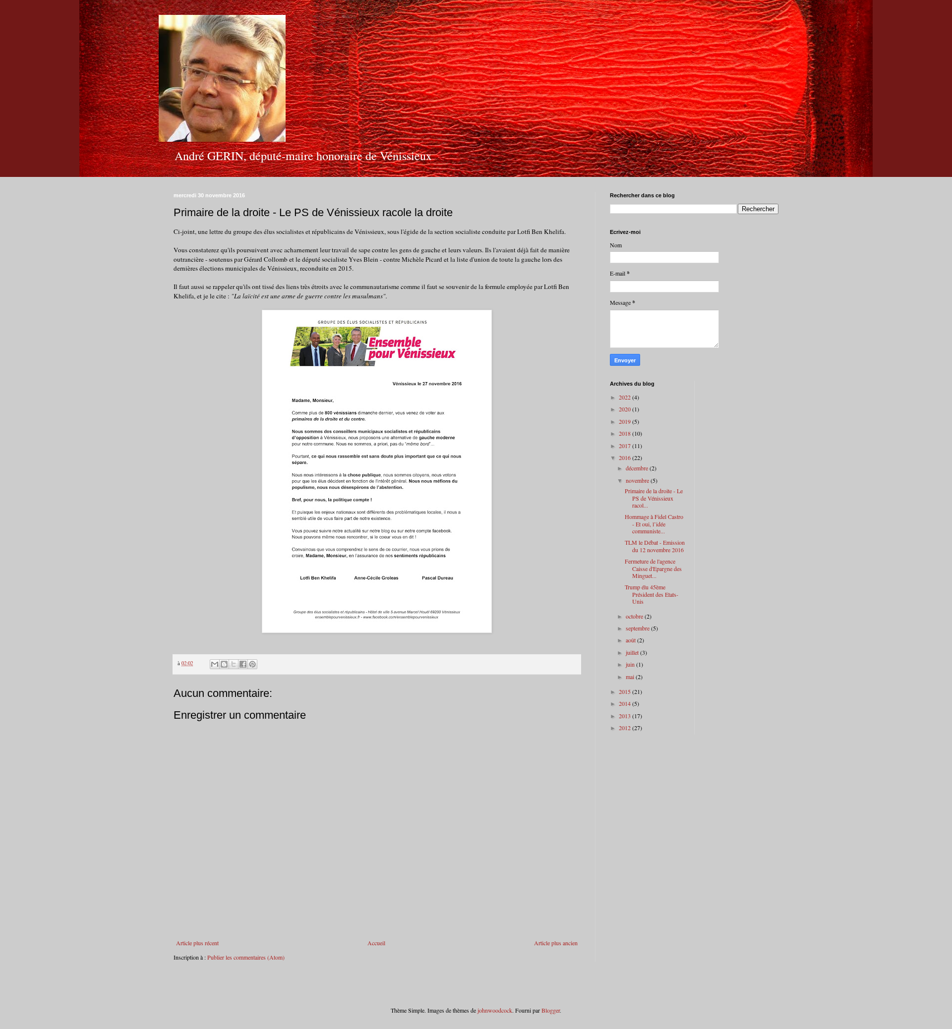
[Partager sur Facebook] (243, 664)
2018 (625, 433)
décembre (638, 468)
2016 (625, 457)
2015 (625, 691)
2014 (625, 703)
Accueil (376, 943)
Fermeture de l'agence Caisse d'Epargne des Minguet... (653, 568)
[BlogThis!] (224, 664)
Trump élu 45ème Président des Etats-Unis (651, 594)
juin (631, 664)
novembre (638, 480)
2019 (625, 421)
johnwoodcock (494, 1010)
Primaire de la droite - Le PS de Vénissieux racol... (654, 498)
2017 (625, 446)
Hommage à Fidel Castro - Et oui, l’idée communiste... (654, 524)
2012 (625, 728)
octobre (635, 616)
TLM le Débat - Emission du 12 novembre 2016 (655, 545)
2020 (625, 409)
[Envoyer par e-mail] (215, 664)
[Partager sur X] (233, 664)
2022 (625, 397)
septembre (638, 628)
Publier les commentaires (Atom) (246, 957)
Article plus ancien (556, 943)
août (631, 640)
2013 (625, 716)
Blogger (550, 1010)
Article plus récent (197, 943)
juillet (633, 652)
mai (631, 677)
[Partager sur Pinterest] (252, 664)
